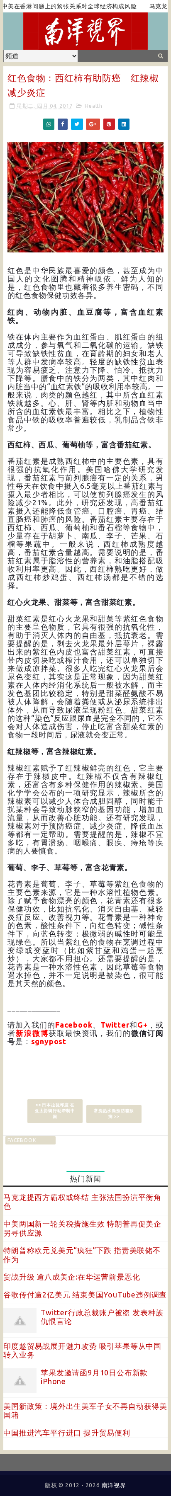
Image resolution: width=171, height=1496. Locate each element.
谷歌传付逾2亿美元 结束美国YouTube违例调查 (85, 1294)
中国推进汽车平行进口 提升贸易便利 (66, 1432)
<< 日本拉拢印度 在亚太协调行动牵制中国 (55, 1111)
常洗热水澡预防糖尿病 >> (114, 1113)
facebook (21, 1140)
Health (94, 106)
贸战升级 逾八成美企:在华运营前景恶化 (71, 1277)
